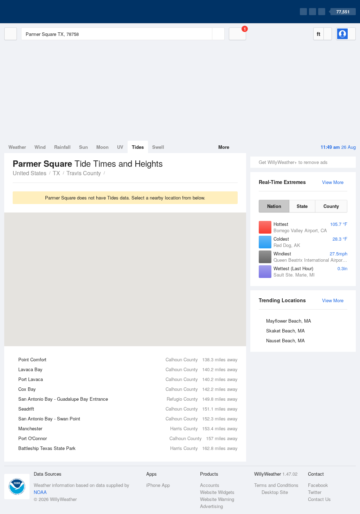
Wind (40, 147)
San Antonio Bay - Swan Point (128, 418)
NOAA (40, 492)
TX (56, 173)
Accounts (209, 485)
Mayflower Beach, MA (288, 320)
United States (29, 173)
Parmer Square (108, 172)
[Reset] (206, 34)
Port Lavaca (128, 379)
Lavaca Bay (128, 369)
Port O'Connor (128, 438)
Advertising (211, 506)
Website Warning (217, 499)
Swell (158, 147)
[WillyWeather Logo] (37, 11)
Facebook (318, 485)
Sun (83, 147)
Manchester (128, 428)
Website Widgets (217, 492)
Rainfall (62, 147)
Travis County (83, 173)
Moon (102, 147)
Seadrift (128, 408)
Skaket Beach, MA (285, 330)
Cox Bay (128, 389)
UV (120, 147)
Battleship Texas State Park (128, 448)
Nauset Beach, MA (285, 340)
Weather (17, 147)
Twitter (314, 492)
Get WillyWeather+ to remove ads (293, 162)
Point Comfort (128, 359)
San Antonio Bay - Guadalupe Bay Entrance (128, 398)
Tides (138, 147)
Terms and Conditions (276, 485)
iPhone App (158, 485)
